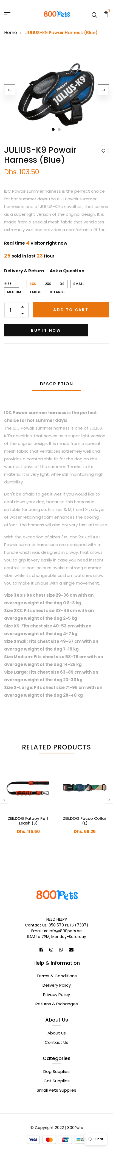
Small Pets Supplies (56, 1090)
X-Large (57, 292)
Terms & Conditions (56, 976)
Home (10, 32)
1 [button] (53, 129)
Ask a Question (67, 271)
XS (62, 283)
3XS (33, 283)
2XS (48, 283)
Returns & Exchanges (56, 1004)
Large (35, 292)
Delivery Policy (57, 985)
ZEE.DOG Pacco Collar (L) (84, 821)
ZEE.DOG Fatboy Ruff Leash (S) (28, 821)
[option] (56, 94)
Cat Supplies (57, 1081)
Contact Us (56, 1042)
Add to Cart (71, 309)
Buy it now (46, 330)
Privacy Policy (56, 994)
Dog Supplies (56, 1071)
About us (56, 1033)
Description (56, 384)
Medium (14, 292)
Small (78, 283)
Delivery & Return (24, 271)
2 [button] (59, 129)
